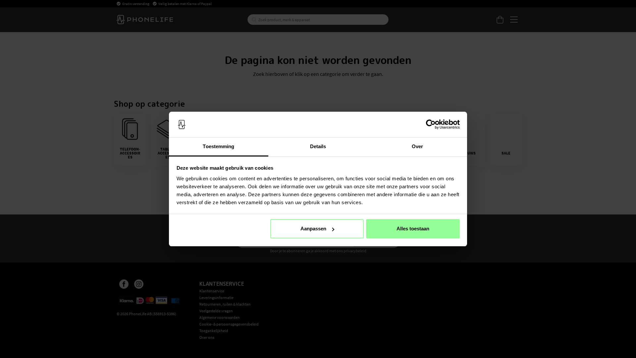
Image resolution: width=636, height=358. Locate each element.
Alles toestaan (413, 228)
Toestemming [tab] (218, 146)
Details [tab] (318, 146)
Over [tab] (417, 146)
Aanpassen (313, 228)
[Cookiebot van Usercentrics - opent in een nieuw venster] (431, 125)
